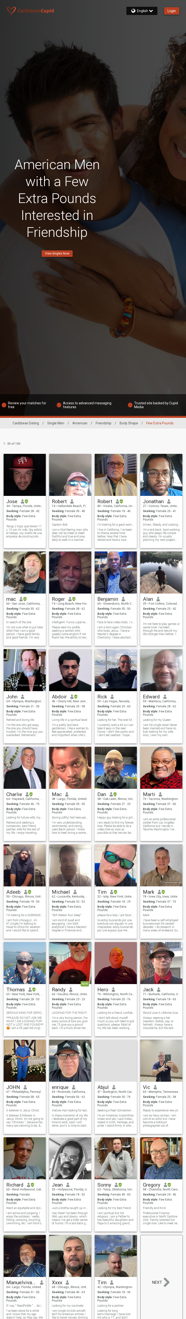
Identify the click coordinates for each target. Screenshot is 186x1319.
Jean (57, 1185)
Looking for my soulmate (67, 1305)
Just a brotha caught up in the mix (70, 1208)
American (79, 423)
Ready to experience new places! (161, 1110)
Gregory (151, 1185)
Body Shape (129, 423)
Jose (11, 501)
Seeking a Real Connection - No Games (115, 1110)
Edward (151, 697)
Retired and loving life (20, 720)
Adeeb (13, 892)
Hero (102, 990)
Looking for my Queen (157, 720)
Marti (149, 794)
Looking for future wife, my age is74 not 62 (24, 817)
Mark (148, 892)
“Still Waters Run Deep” (66, 915)
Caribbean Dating (26, 423)
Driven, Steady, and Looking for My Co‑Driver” (161, 524)
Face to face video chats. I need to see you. (115, 622)
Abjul (103, 1087)
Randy (59, 990)
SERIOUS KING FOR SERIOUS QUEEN (24, 1013)
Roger (58, 599)
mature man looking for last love (70, 1110)
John (11, 697)
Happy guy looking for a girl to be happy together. (115, 817)
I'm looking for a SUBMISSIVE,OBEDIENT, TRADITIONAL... (24, 915)
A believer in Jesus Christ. (23, 1110)
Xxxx (57, 1282)
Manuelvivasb (21, 1282)
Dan (101, 794)
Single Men (55, 423)
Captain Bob (60, 524)
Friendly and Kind (154, 1208)
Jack (148, 990)
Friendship (103, 423)
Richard (14, 1185)
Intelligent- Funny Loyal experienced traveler (70, 622)
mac (11, 599)
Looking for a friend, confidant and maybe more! (115, 1013)
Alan (148, 599)
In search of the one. (19, 622)
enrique (60, 1087)
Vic (146, 1087)
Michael (61, 892)
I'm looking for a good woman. (115, 524)
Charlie (14, 794)
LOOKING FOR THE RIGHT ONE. (70, 1013)
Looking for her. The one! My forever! (115, 720)
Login (172, 11)
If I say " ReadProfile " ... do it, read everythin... (24, 1305)
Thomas (15, 990)
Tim (102, 892)
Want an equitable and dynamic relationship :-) (24, 1208)
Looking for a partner (110, 1305)
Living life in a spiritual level (69, 720)
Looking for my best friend (114, 1208)
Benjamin (107, 599)
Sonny (104, 1185)
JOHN (13, 1087)
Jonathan (153, 501)
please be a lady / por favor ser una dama (115, 915)
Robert (59, 501)
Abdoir (59, 697)
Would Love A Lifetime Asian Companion (161, 1013)
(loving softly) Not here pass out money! (70, 817)
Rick (102, 697)
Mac (57, 794)
